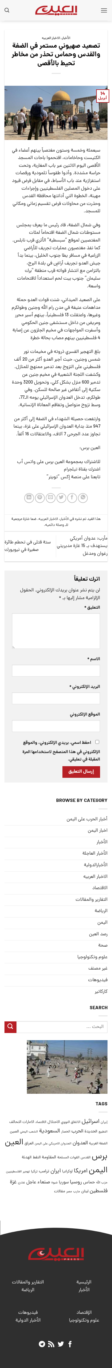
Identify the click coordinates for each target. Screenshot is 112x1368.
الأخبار (66, 38)
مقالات (59, 1191)
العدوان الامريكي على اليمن (53, 1143)
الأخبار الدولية (28, 1320)
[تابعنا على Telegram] (42, 1344)
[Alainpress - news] (56, 10)
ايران (55, 1171)
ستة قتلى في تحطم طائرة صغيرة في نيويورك (27, 546)
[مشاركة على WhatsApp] (83, 498)
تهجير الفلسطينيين (18, 1171)
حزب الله (102, 1182)
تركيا (34, 1171)
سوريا (64, 1182)
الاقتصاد (100, 888)
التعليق (92, 607)
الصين (14, 1132)
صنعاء (43, 1182)
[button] (104, 10)
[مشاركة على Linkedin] (29, 498)
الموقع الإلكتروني (85, 714)
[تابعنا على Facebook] (70, 1344)
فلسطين (99, 1191)
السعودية (49, 1131)
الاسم (93, 659)
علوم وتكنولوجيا (92, 957)
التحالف (15, 1122)
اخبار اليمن (98, 830)
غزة (13, 1182)
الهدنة (27, 1157)
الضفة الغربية (98, 1143)
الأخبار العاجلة (95, 853)
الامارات (28, 1122)
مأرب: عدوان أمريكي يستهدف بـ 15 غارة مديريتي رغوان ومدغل (82, 546)
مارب (76, 1191)
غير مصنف (98, 968)
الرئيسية (83, 1282)
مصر (69, 1191)
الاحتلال (53, 1122)
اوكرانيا (67, 1171)
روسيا (76, 1182)
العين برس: (89, 448)
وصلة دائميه (54, 525)
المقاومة (49, 1157)
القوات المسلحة (68, 1157)
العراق (28, 1143)
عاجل (31, 1182)
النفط (37, 1157)
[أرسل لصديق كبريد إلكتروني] (51, 498)
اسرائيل (90, 1122)
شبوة (54, 1182)
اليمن (98, 1170)
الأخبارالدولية (96, 865)
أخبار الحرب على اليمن (87, 819)
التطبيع (103, 1131)
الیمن (102, 922)
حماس (89, 1182)
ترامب (44, 1171)
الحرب (77, 1131)
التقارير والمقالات (92, 899)
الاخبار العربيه (51, 38)
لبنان (84, 1191)
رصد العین (98, 934)
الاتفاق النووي (70, 1122)
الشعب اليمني (29, 1131)
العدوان (80, 1143)
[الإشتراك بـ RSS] (51, 1344)
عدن (21, 1182)
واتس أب (26, 462)
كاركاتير (101, 991)
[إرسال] (10, 1027)
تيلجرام (70, 469)
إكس (64, 477)
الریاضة (101, 911)
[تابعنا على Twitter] (61, 1344)
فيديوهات (98, 980)
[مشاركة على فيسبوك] (72, 498)
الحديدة (91, 1132)
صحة (103, 945)
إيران (104, 1122)
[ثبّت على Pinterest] (40, 498)
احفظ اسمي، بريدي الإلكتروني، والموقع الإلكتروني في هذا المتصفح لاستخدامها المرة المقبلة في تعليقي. (61, 751)
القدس (85, 1157)
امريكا (81, 1171)
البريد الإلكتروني (84, 687)
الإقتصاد (84, 1312)
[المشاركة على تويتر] (61, 498)
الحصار (65, 1132)
